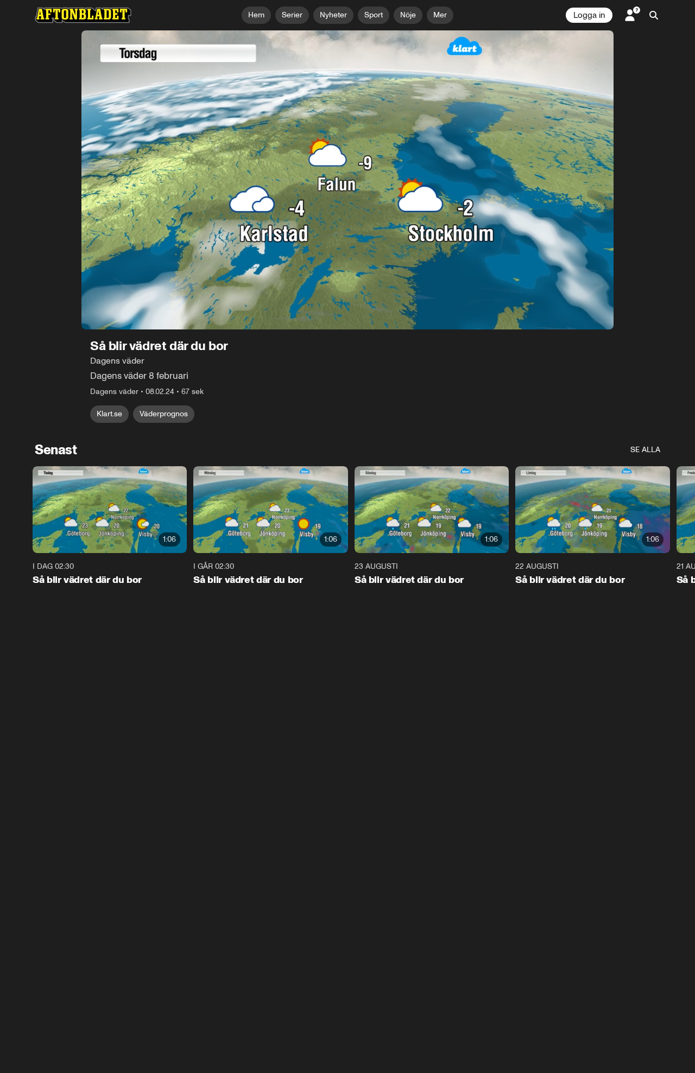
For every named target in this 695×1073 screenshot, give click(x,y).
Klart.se (109, 413)
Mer (440, 15)
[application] (347, 179)
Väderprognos (164, 413)
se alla (645, 449)
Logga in (589, 15)
